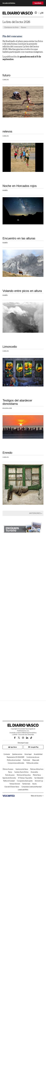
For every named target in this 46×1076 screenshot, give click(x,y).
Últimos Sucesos (8, 769)
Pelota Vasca (37, 775)
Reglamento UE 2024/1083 (15, 757)
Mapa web (35, 760)
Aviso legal (28, 754)
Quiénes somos (17, 754)
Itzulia (34, 784)
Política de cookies (32, 763)
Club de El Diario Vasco (11, 787)
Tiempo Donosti (14, 784)
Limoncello (10, 346)
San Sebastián (38, 778)
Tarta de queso (10, 775)
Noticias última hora (36, 769)
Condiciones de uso (32, 757)
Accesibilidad (38, 754)
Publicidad (26, 760)
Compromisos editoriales (16, 763)
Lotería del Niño (23, 790)
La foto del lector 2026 (16, 22)
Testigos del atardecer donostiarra (17, 402)
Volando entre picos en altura (22, 291)
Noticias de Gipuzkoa (24, 775)
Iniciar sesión (35, 12)
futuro (6, 75)
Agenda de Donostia (9, 778)
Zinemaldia (34, 772)
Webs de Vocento (36, 796)
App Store (13, 747)
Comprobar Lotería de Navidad (31, 787)
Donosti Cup (39, 781)
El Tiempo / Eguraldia (25, 778)
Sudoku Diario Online (21, 772)
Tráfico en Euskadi (9, 781)
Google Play (34, 747)
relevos (7, 131)
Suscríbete (37, 3)
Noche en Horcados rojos (20, 186)
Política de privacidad (14, 760)
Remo (10, 772)
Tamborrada (26, 784)
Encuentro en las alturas (19, 238)
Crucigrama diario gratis (25, 781)
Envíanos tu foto (11, 27)
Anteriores (35, 513)
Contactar (7, 754)
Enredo (7, 452)
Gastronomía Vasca (22, 769)
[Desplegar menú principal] (41, 13)
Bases (23, 27)
